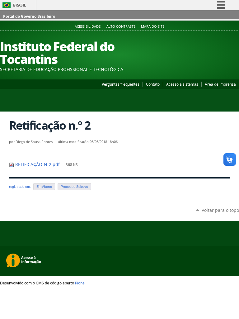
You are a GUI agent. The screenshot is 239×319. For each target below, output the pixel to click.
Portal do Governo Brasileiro (29, 16)
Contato (153, 84)
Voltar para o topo (220, 210)
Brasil (19, 5)
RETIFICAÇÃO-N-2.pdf (37, 164)
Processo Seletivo (74, 186)
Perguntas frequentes (120, 84)
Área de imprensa (220, 84)
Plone (80, 282)
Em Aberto (44, 186)
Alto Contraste (120, 26)
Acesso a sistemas (182, 84)
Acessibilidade (88, 26)
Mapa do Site (152, 26)
